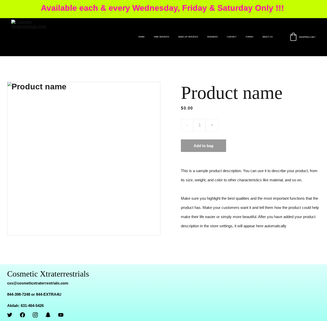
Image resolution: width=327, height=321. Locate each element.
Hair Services (161, 37)
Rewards (212, 37)
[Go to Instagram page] (35, 314)
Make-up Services (188, 37)
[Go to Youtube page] (60, 314)
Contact (232, 37)
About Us (267, 37)
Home (141, 37)
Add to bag (203, 146)
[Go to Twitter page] (9, 314)
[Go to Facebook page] (22, 314)
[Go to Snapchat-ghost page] (48, 314)
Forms (249, 37)
